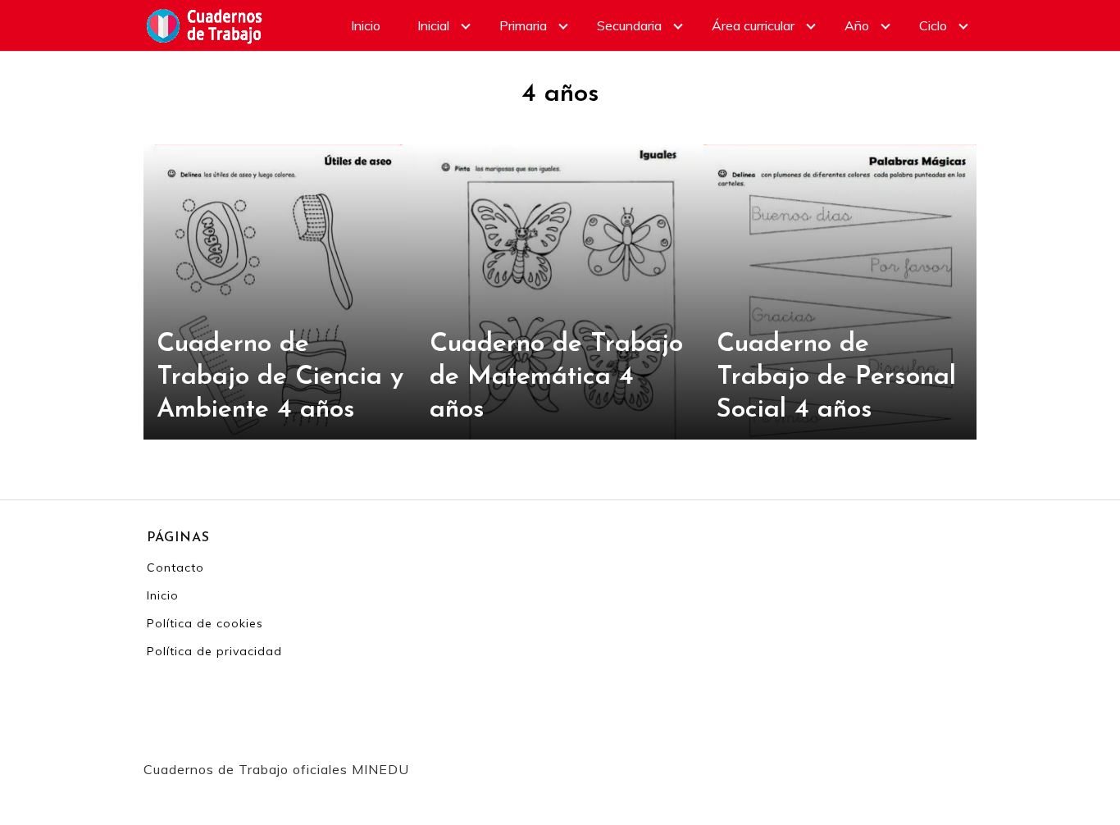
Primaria (523, 25)
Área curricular (753, 25)
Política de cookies (205, 623)
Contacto (175, 567)
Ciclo (933, 25)
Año (857, 25)
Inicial (433, 25)
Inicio (365, 25)
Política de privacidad (214, 651)
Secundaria (629, 25)
